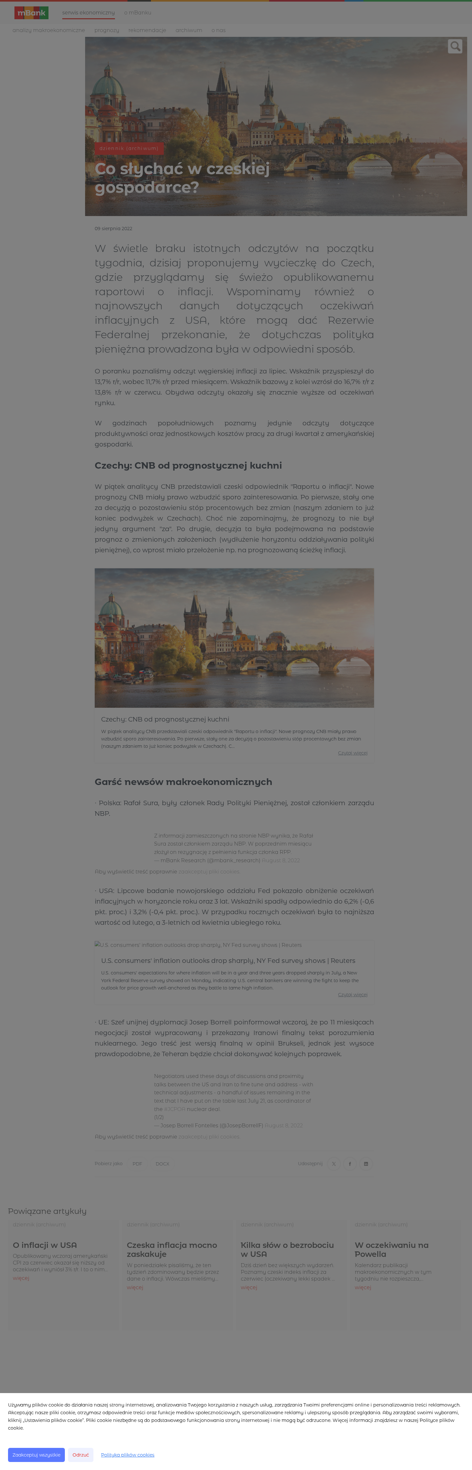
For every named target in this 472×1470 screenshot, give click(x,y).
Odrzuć (81, 1455)
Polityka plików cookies (127, 1455)
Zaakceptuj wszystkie (36, 1455)
